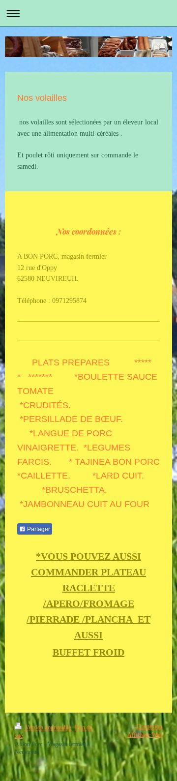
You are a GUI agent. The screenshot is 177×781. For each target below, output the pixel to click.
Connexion (149, 726)
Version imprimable (48, 727)
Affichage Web (144, 734)
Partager (38, 529)
